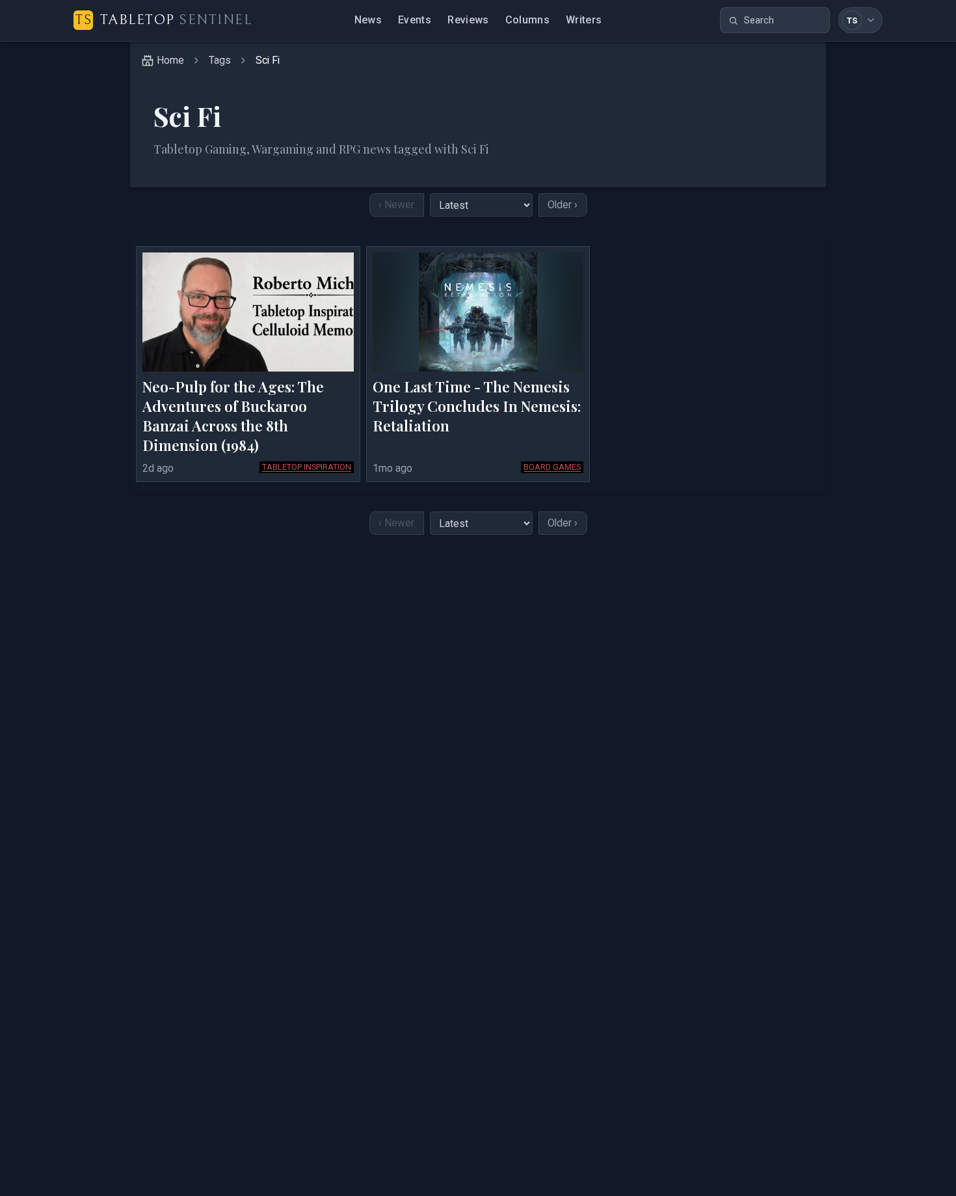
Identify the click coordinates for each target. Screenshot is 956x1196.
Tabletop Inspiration (306, 467)
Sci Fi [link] (268, 60)
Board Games (552, 467)
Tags (220, 60)
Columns (527, 20)
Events (414, 20)
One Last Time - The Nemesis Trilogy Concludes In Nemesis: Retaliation (477, 406)
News (368, 20)
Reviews (467, 20)
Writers (584, 20)
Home (170, 60)
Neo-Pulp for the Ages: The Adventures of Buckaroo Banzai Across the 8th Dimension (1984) (233, 416)
